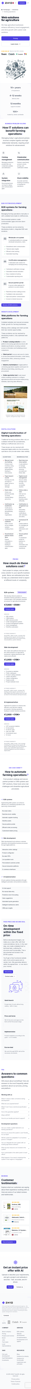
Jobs (3, 1340)
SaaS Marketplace (7, 1358)
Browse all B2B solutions (10, 305)
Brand (3, 1338)
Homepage (6, 9)
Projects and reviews (8, 1335)
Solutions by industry (23, 1356)
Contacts (22, 3)
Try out (10, 1287)
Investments (5, 1360)
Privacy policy (16, 1379)
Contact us (19, 1287)
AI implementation (22, 1337)
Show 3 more (4, 833)
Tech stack (5, 1342)
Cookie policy (15, 1384)
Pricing (15, 38)
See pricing (8, 971)
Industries (15, 9)
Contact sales (10, 609)
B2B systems (20, 1331)
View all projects (8, 1242)
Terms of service (15, 1381)
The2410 (16, 1374)
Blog (18, 1354)
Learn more (14, 44)
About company (6, 1331)
